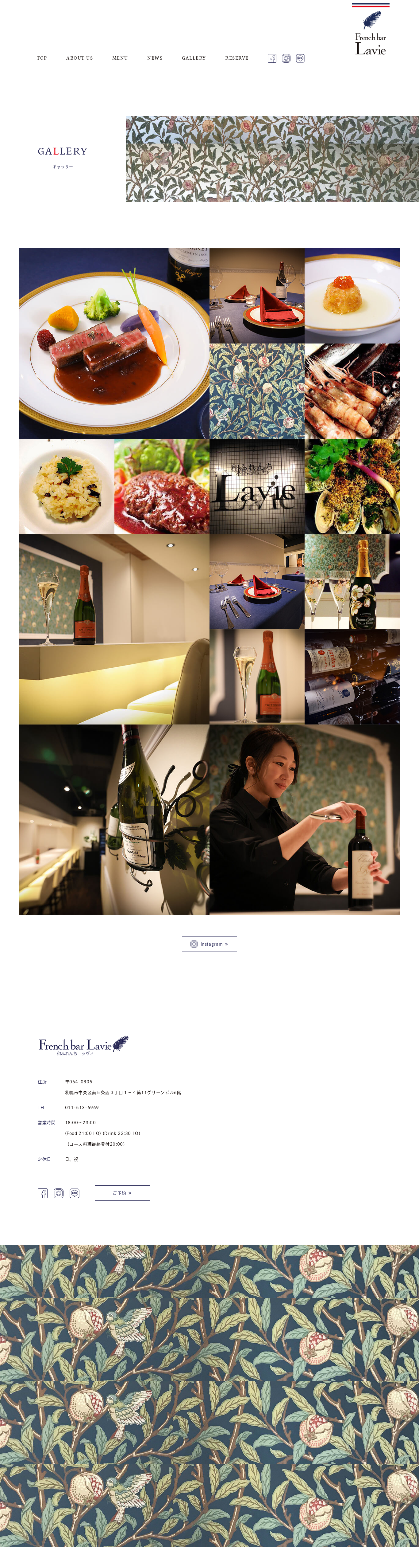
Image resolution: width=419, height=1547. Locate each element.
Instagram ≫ (215, 944)
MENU (120, 57)
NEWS (155, 57)
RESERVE (237, 57)
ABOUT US (79, 57)
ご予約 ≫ (122, 1193)
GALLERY (194, 57)
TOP (42, 57)
